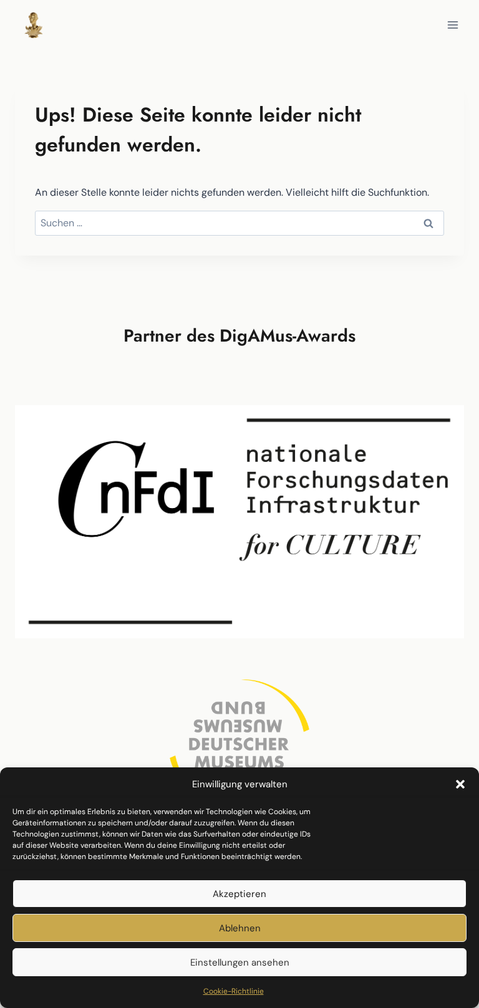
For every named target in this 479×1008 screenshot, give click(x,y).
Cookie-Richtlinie (233, 991)
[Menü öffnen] (452, 24)
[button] (460, 784)
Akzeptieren (239, 894)
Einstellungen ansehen (239, 962)
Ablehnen (240, 928)
